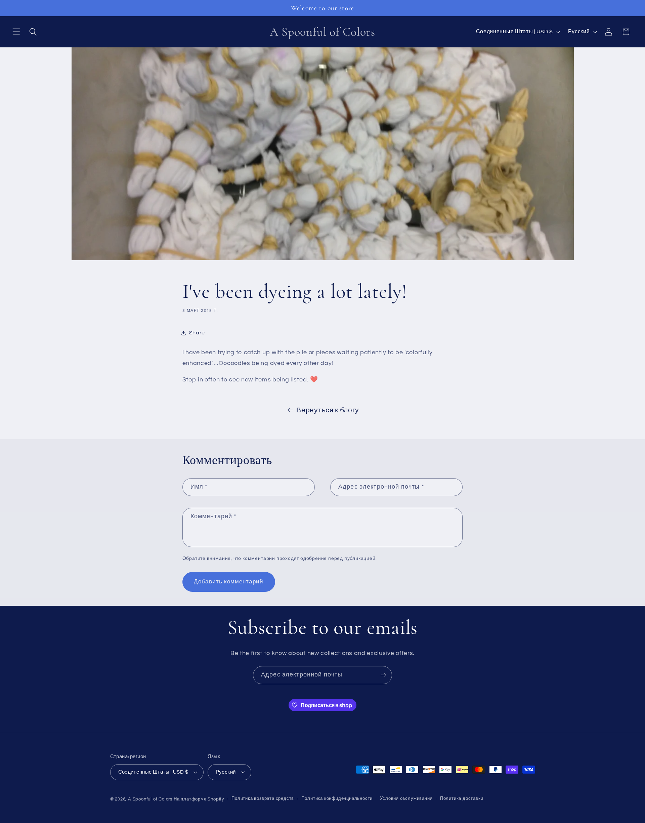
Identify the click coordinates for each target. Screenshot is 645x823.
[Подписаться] (383, 675)
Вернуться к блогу (327, 410)
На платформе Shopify (199, 799)
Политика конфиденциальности (337, 799)
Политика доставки (461, 799)
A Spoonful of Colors (150, 799)
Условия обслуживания (406, 799)
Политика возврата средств (262, 799)
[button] (16, 31)
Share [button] (197, 332)
